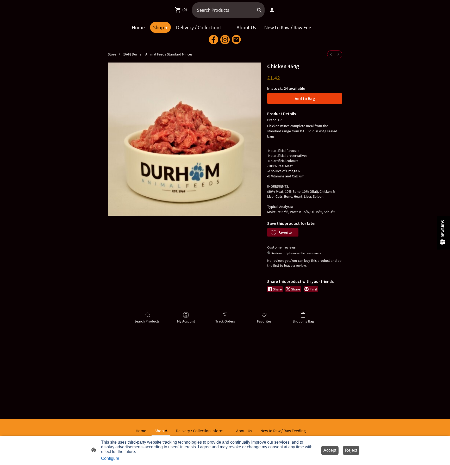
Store (112, 54)
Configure (110, 458)
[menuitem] (331, 54)
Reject (351, 450)
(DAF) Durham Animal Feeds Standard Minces (157, 54)
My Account (186, 321)
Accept (329, 450)
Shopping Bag (303, 321)
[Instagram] (225, 39)
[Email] (236, 39)
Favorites (264, 321)
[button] (282, 232)
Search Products (147, 321)
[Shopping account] (272, 10)
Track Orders (225, 321)
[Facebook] (213, 39)
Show (443, 233)
